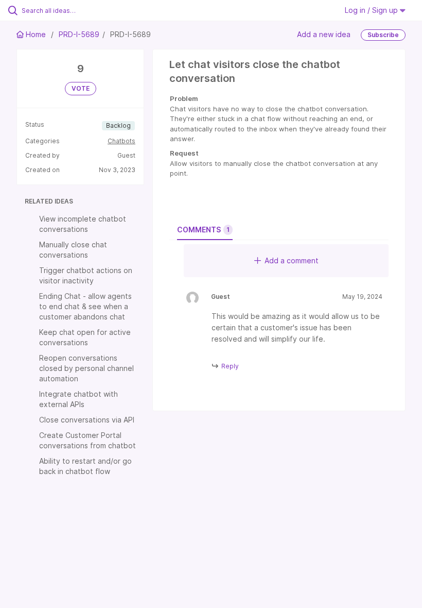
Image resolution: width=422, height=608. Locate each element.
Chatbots (121, 141)
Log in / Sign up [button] (372, 10)
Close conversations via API (86, 419)
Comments (203, 229)
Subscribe (383, 35)
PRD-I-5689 (79, 34)
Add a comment (292, 260)
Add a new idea (323, 34)
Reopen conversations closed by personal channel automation (86, 368)
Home (36, 34)
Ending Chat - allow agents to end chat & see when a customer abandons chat (85, 306)
